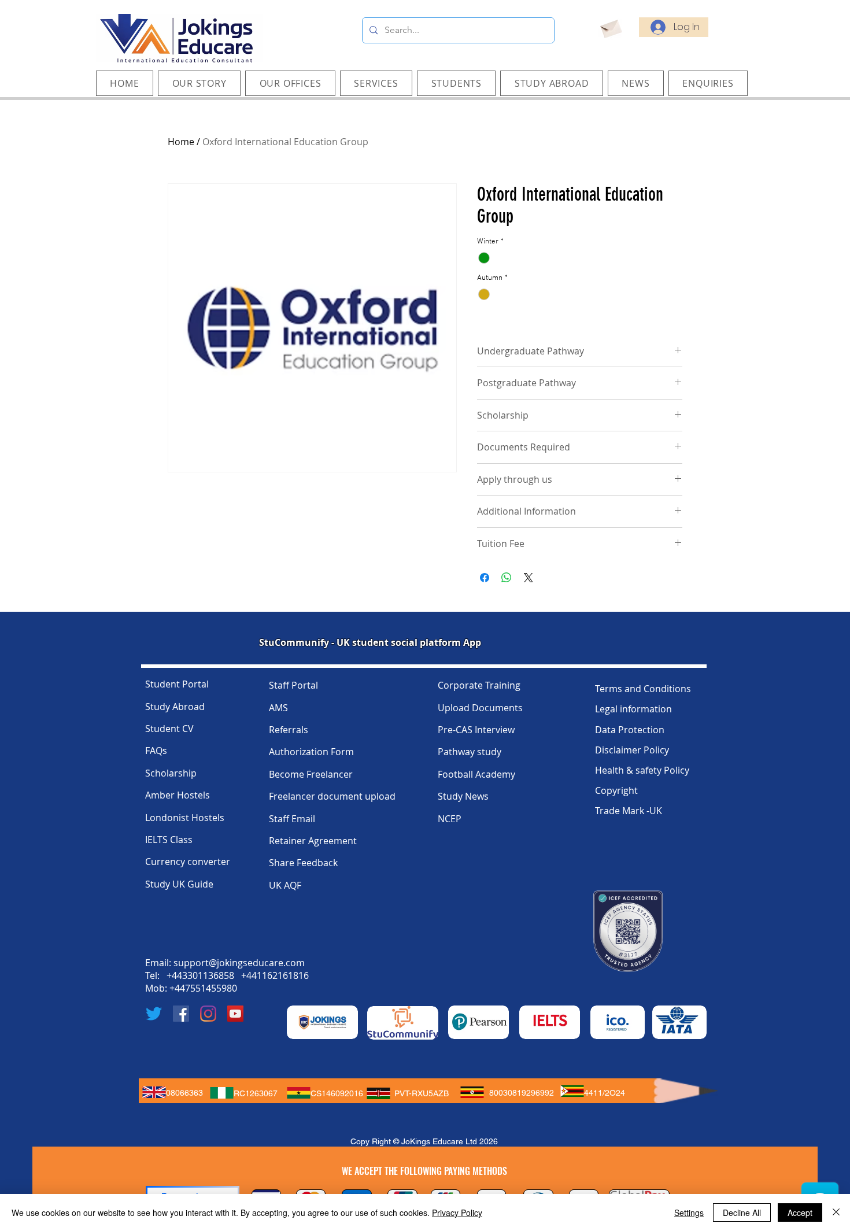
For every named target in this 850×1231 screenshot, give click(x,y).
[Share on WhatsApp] (506, 578)
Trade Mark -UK (628, 810)
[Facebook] (181, 1013)
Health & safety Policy (642, 770)
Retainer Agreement (313, 840)
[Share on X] (528, 578)
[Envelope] (610, 27)
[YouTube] (235, 1013)
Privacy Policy (457, 1212)
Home (181, 141)
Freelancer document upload (332, 796)
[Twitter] (154, 1013)
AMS (278, 707)
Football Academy (476, 774)
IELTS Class (169, 839)
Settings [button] (689, 1212)
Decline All (742, 1212)
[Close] (836, 1212)
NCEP (449, 818)
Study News (463, 796)
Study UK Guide (179, 884)
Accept (800, 1212)
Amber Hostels (177, 795)
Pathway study (469, 751)
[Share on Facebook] (484, 578)
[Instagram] (208, 1013)
